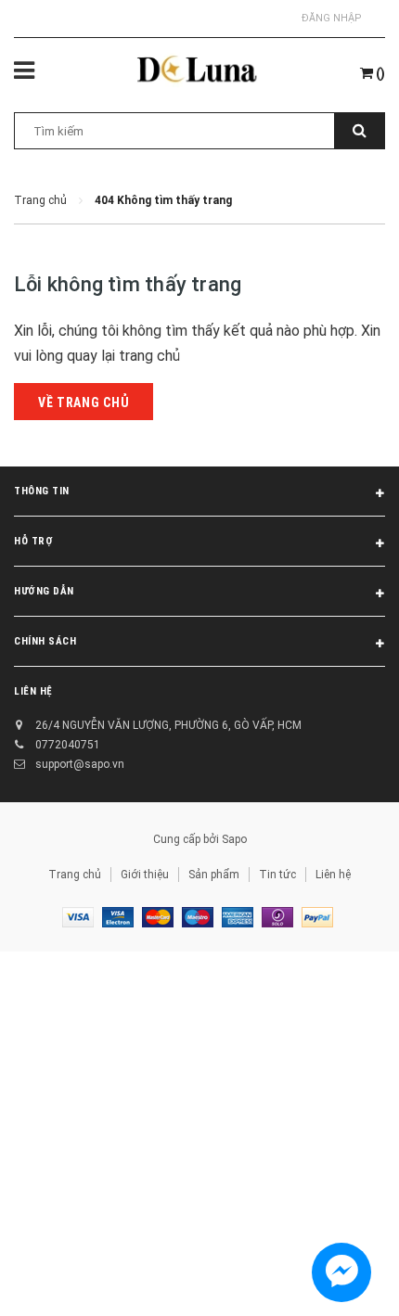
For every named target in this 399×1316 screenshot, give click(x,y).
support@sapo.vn (79, 764)
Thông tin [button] (42, 491)
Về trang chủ (83, 402)
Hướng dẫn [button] (44, 591)
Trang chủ (74, 874)
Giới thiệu (145, 874)
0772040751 (67, 744)
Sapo (234, 839)
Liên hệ (333, 874)
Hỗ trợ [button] (33, 541)
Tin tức (277, 874)
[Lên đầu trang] (336, 1278)
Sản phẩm (213, 874)
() (379, 73)
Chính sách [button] (45, 641)
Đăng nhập (332, 18)
